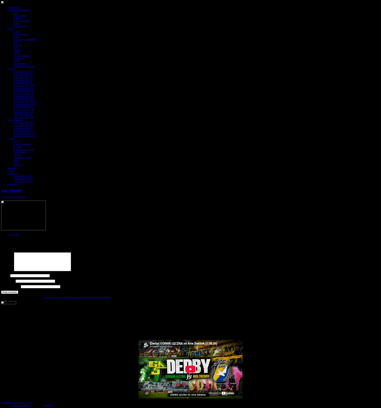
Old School (18, 58)
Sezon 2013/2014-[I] (23, 106)
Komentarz (7, 270)
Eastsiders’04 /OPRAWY (25, 39)
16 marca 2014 (8, 197)
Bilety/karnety (19, 26)
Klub (15, 13)
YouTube (11, 168)
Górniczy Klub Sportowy (19, 10)
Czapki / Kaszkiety (22, 144)
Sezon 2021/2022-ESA (24, 136)
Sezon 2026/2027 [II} (23, 122)
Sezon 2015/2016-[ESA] (24, 101)
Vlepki (16, 61)
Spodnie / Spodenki (22, 157)
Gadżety (11, 138)
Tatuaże (16, 50)
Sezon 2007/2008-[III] (23, 117)
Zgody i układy (20, 34)
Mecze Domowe (15, 120)
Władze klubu (19, 15)
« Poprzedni (12, 234)
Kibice (10, 29)
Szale (15, 47)
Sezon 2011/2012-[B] (23, 112)
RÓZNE (17, 165)
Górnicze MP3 (20, 63)
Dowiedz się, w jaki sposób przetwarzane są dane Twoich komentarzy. (77, 297)
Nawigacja (12, 184)
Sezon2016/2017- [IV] (23, 98)
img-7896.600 (11, 190)
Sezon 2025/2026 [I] (22, 74)
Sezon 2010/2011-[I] (22, 114)
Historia (17, 18)
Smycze (17, 155)
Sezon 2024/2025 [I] (22, 77)
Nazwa (5, 275)
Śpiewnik (17, 45)
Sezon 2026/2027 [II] (23, 72)
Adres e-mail (8, 281)
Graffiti (16, 53)
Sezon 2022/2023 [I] (22, 82)
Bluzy (16, 141)
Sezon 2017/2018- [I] (23, 96)
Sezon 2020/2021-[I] (23, 88)
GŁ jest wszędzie (21, 55)
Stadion (16, 23)
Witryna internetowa (10, 286)
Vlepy (16, 163)
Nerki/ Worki (19, 152)
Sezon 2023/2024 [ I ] (23, 130)
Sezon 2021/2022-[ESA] (24, 85)
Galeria (10, 171)
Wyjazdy (11, 69)
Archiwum (12, 173)
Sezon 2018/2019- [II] (23, 93)
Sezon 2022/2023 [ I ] (23, 133)
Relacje (16, 37)
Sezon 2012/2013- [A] (23, 109)
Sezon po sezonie (21, 21)
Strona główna (14, 7)
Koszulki (17, 146)
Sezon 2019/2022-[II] (23, 90)
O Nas (16, 31)
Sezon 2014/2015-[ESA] (24, 104)
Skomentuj (21, 197)
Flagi (15, 42)
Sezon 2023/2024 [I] (22, 80)
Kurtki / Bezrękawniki (23, 149)
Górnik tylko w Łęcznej (24, 66)
